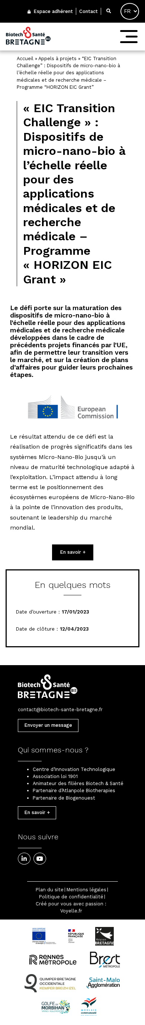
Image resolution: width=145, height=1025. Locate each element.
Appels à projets (57, 58)
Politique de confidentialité (71, 896)
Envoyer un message (48, 725)
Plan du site (50, 889)
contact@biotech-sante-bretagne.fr (60, 709)
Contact (88, 11)
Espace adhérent (52, 11)
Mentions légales (86, 889)
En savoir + (73, 552)
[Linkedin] (24, 859)
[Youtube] (39, 859)
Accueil (25, 58)
